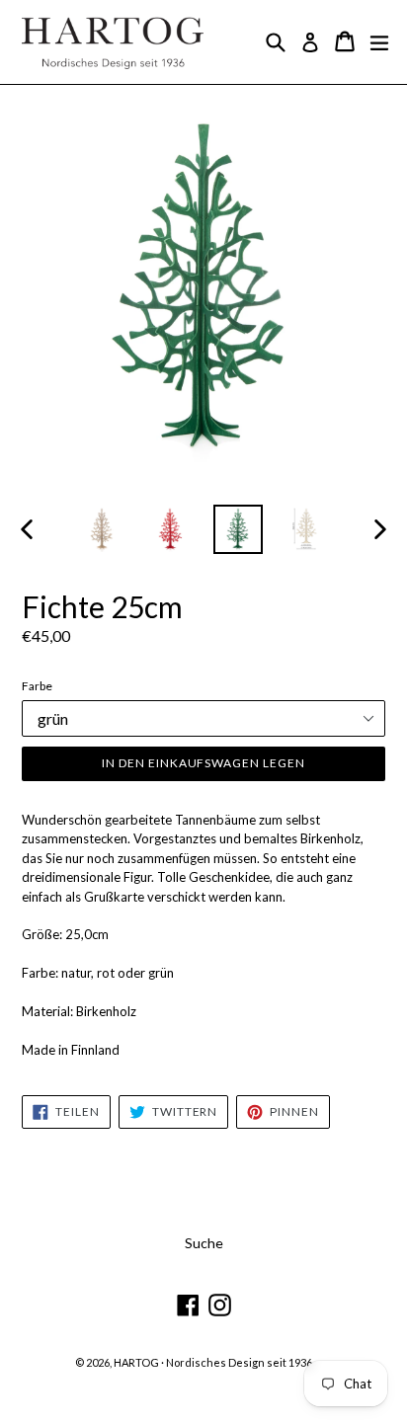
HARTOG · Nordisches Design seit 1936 (213, 1362)
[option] (101, 529)
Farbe (37, 685)
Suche (204, 1242)
